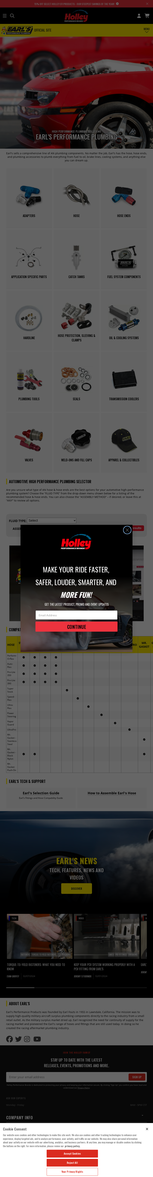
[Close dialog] (127, 530)
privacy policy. (72, 1146)
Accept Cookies (72, 1153)
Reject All (72, 1162)
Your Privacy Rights (72, 1171)
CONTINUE (76, 626)
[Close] (147, 1129)
